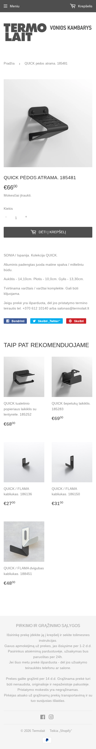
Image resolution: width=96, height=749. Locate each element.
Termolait (38, 731)
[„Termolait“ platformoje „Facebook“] (42, 718)
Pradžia (9, 63)
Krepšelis (84, 6)
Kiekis (8, 208)
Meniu (14, 6)
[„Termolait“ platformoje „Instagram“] (51, 718)
